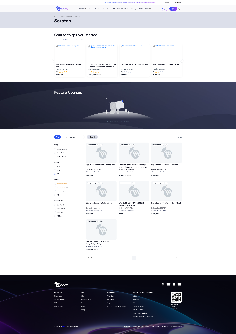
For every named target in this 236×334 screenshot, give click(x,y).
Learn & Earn (58, 306)
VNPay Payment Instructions (116, 306)
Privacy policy (138, 310)
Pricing (133, 9)
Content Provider (59, 299)
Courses (83, 303)
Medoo (64, 326)
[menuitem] (81, 9)
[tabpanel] (118, 61)
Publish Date (59, 201)
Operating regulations (140, 313)
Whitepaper (111, 299)
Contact (136, 299)
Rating (57, 179)
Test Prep (106, 9)
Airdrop (97, 9)
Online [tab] (65, 40)
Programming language (65, 16)
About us (136, 296)
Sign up (173, 8)
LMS (55, 303)
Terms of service (138, 306)
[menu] (114, 9)
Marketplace (58, 296)
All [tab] (56, 40)
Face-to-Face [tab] (78, 40)
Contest (83, 306)
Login (164, 9)
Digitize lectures (86, 299)
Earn (90, 9)
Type (56, 145)
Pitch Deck (110, 296)
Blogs (109, 303)
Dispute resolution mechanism (143, 316)
